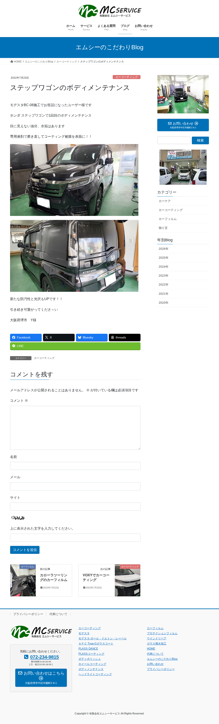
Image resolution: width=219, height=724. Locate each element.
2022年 (164, 284)
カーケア (165, 201)
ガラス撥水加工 (156, 643)
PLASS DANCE (88, 648)
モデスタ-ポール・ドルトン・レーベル (102, 638)
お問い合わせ (155, 664)
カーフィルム (168, 219)
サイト (15, 497)
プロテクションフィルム (162, 633)
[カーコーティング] (127, 580)
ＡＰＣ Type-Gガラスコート (95, 643)
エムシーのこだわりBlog (162, 658)
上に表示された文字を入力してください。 (42, 528)
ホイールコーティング (92, 664)
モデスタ (84, 633)
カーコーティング (126, 77)
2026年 (164, 248)
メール (15, 477)
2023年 (164, 275)
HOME (151, 648)
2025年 (164, 257)
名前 (13, 457)
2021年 (164, 293)
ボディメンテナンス (91, 669)
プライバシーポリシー (28, 614)
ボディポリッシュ (89, 658)
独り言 (163, 228)
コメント (19, 400)
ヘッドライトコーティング (95, 674)
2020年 (164, 302)
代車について (58, 614)
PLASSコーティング (91, 653)
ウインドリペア (156, 638)
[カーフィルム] (23, 580)
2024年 (164, 266)
